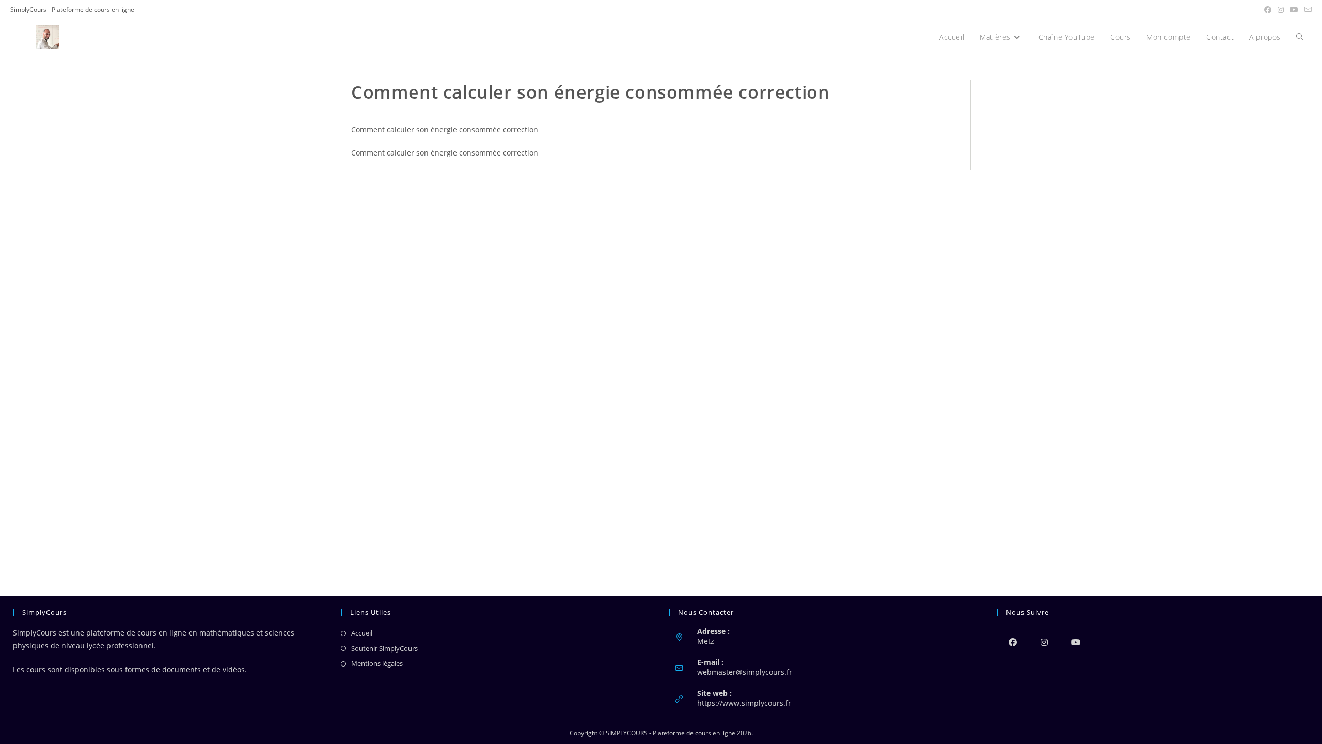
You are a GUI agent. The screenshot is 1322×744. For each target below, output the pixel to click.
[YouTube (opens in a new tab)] (1294, 10)
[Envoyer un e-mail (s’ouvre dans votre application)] (1306, 10)
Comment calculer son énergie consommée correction (444, 129)
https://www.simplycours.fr (744, 703)
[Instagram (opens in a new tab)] (1280, 10)
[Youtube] (1075, 642)
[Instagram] (1044, 642)
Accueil (361, 633)
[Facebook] (1012, 642)
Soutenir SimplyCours (384, 648)
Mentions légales (377, 663)
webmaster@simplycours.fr (744, 672)
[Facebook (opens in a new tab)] (1267, 10)
